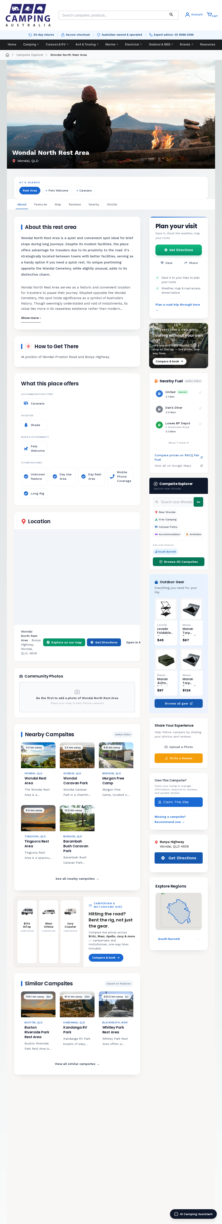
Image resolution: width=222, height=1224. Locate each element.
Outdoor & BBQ (161, 44)
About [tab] (21, 204)
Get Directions (106, 642)
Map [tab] (58, 204)
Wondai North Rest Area (68, 55)
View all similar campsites (77, 1064)
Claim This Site (176, 802)
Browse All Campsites (181, 561)
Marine (111, 44)
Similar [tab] (112, 204)
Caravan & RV (57, 44)
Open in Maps (136, 642)
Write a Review (181, 758)
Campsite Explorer (29, 55)
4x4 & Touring (86, 44)
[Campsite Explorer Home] (7, 55)
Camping (31, 44)
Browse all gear (176, 703)
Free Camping (167, 519)
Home (12, 44)
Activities (195, 534)
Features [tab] (40, 204)
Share (193, 263)
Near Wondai (167, 512)
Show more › (31, 318)
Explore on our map (66, 642)
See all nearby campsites (77, 878)
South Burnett (167, 551)
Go (198, 501)
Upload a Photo (181, 747)
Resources (207, 44)
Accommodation (169, 534)
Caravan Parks (168, 526)
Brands (186, 44)
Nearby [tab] (94, 204)
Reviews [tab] (75, 204)
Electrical (133, 44)
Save (168, 263)
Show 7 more (177, 442)
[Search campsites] (171, 15)
